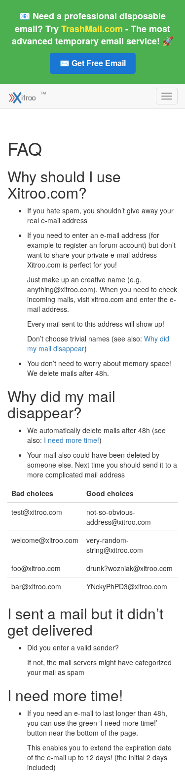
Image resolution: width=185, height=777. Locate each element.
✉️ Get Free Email (93, 62)
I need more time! (71, 440)
